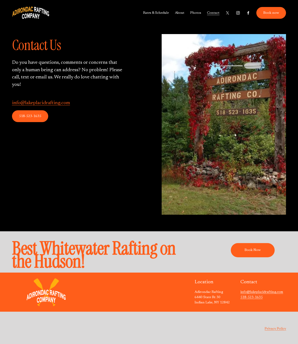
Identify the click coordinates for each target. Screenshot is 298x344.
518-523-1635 (30, 116)
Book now (271, 13)
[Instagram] (238, 13)
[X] (227, 13)
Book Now (253, 250)
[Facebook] (248, 13)
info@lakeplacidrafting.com (41, 102)
